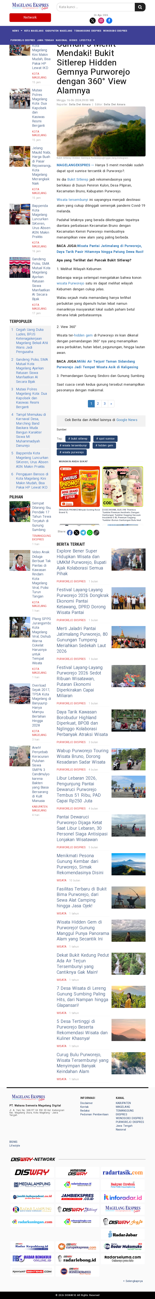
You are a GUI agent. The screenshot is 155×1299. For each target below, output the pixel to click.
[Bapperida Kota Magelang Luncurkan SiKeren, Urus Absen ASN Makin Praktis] (19, 214)
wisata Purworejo (70, 283)
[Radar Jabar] (123, 1234)
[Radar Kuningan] (32, 1221)
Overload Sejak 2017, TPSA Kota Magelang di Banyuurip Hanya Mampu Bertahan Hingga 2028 (41, 705)
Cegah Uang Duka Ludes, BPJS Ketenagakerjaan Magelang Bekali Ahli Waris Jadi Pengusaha (29, 341)
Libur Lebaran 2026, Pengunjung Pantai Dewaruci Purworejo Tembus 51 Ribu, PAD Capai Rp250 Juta (79, 789)
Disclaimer (86, 1103)
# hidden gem (104, 446)
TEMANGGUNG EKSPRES (87, 30)
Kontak (84, 1107)
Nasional (62, 40)
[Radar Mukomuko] (123, 1246)
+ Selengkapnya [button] (133, 1281)
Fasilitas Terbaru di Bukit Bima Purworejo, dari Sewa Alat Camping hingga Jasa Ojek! (82, 897)
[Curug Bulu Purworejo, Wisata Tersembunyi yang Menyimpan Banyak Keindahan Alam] (129, 1063)
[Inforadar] (123, 1197)
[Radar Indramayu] (77, 1184)
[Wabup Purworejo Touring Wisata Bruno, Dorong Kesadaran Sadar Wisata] (129, 759)
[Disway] (32, 1172)
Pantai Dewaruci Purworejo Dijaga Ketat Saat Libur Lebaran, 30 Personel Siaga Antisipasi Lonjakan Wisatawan (82, 828)
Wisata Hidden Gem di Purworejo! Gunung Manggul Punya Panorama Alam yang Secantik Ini (83, 930)
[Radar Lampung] (32, 1209)
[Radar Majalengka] (77, 1221)
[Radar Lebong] (77, 1258)
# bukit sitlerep (77, 439)
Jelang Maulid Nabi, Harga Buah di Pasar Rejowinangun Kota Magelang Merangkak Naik (42, 166)
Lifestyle (85, 40)
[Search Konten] (140, 7)
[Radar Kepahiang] (32, 1246)
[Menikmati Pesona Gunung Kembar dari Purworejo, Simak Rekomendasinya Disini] (129, 864)
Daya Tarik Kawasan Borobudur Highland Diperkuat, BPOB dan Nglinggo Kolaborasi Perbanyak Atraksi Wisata (82, 723)
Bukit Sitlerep (77, 179)
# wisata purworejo (72, 452)
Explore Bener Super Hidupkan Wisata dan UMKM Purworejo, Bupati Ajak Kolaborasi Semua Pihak (82, 562)
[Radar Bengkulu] (32, 1258)
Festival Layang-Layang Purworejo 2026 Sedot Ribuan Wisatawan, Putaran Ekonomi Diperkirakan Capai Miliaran (80, 681)
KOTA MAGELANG (33, 30)
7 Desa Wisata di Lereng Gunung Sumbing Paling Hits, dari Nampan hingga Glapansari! (82, 997)
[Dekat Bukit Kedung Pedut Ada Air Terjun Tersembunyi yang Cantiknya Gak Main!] (129, 964)
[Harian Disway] (77, 1172)
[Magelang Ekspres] (123, 1209)
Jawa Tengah (45, 40)
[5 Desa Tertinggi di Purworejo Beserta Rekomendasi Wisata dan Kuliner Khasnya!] (129, 1030)
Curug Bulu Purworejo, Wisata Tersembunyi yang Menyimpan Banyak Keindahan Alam (82, 1063)
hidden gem (83, 335)
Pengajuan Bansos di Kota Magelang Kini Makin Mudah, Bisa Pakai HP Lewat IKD (41, 52)
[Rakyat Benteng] (32, 1271)
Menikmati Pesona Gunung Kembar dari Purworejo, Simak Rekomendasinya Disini (80, 864)
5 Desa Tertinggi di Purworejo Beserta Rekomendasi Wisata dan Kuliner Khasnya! (82, 1030)
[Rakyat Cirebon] (123, 1184)
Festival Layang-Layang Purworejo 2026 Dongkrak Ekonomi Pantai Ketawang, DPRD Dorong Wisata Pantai (83, 601)
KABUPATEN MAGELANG (58, 30)
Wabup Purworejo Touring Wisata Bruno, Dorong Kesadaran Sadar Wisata (82, 756)
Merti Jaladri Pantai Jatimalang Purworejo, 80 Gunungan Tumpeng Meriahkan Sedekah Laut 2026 (82, 640)
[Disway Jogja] (123, 1221)
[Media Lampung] (32, 1184)
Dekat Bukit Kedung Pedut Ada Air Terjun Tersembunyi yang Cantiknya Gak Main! (83, 964)
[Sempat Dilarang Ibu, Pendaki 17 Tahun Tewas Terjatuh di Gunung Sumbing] (19, 511)
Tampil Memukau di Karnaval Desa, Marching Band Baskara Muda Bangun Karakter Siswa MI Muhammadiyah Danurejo (28, 430)
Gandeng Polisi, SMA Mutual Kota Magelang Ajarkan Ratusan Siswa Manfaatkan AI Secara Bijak (41, 279)
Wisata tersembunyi (72, 199)
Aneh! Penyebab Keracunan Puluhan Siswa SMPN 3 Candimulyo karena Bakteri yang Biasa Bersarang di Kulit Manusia (41, 774)
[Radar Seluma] (123, 1258)
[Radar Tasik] (123, 1172)
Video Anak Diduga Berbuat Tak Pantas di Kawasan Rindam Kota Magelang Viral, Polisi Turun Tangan (41, 574)
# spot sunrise (105, 439)
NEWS (15, 30)
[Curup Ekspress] (77, 1246)
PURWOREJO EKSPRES (22, 40)
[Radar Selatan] (77, 1271)
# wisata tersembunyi (73, 446)
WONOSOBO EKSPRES (115, 30)
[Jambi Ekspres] (77, 1197)
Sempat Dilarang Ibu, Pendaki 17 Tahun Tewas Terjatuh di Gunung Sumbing (42, 516)
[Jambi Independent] (32, 1197)
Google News (126, 420)
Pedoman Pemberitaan (94, 1114)
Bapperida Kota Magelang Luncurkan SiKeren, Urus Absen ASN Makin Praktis (41, 221)
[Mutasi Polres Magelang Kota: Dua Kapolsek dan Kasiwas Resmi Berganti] (19, 98)
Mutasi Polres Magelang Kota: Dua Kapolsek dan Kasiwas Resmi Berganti (39, 108)
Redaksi (85, 1111)
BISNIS (73, 40)
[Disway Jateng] (77, 1209)
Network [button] (30, 17)
